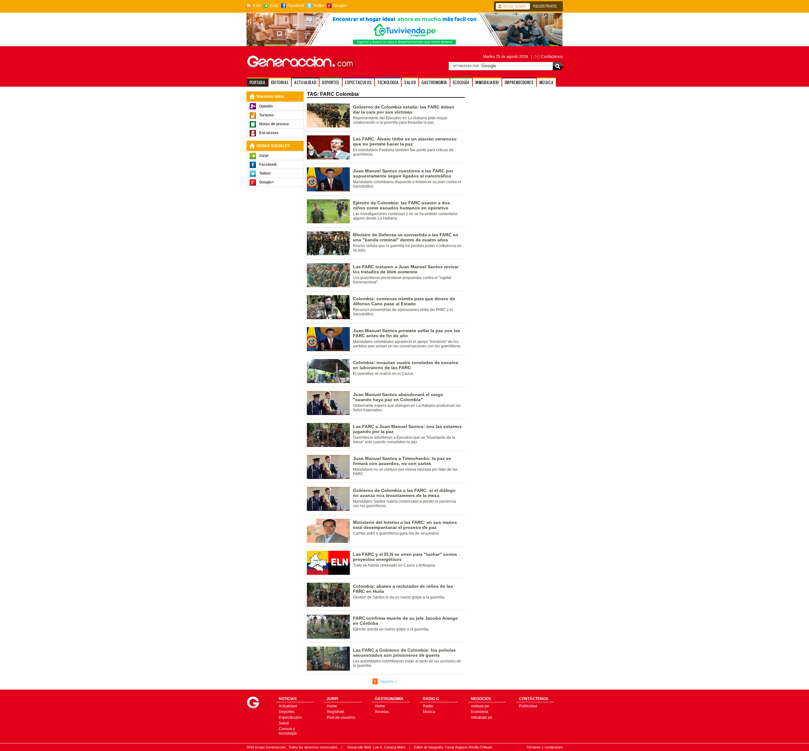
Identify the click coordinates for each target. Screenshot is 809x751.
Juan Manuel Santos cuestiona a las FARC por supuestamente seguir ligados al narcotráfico (403, 173)
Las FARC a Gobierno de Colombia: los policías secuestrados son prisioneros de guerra (404, 653)
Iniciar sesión (514, 6)
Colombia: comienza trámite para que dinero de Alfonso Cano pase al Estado (404, 301)
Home (332, 706)
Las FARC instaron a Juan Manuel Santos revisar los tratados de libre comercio (406, 269)
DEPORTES (330, 82)
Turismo (266, 115)
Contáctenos (552, 56)
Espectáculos (290, 717)
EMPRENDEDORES (519, 82)
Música (429, 712)
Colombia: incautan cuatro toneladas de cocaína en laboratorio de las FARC (405, 365)
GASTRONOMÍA (434, 82)
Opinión (266, 106)
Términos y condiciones (544, 747)
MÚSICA (546, 82)
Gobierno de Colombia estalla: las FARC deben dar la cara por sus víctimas (403, 109)
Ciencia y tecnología (288, 731)
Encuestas (268, 133)
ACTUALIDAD (305, 82)
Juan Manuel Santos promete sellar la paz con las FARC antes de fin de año (406, 333)
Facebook (295, 5)
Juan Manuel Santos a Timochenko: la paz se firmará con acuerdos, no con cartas (402, 461)
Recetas (382, 712)
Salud (284, 723)
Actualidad (288, 706)
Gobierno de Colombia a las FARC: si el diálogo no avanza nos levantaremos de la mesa (404, 493)
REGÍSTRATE (545, 6)
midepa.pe (480, 706)
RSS (257, 5)
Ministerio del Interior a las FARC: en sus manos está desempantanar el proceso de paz (405, 525)
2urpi (274, 5)
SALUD (410, 82)
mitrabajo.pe (481, 717)
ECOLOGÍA (461, 82)
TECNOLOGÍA (387, 82)
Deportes (287, 712)
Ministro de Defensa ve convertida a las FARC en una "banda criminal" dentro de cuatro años (405, 237)
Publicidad (528, 706)
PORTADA (257, 82)
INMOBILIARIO (487, 82)
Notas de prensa (274, 124)
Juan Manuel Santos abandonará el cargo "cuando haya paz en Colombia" (398, 397)
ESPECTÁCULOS (358, 82)
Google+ (340, 5)
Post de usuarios (341, 717)
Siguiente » (388, 681)
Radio (428, 706)
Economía (479, 712)
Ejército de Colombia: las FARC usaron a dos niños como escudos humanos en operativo (401, 205)
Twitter (318, 5)
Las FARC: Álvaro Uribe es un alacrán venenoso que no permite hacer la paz (405, 141)
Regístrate (335, 712)
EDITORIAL (280, 82)
